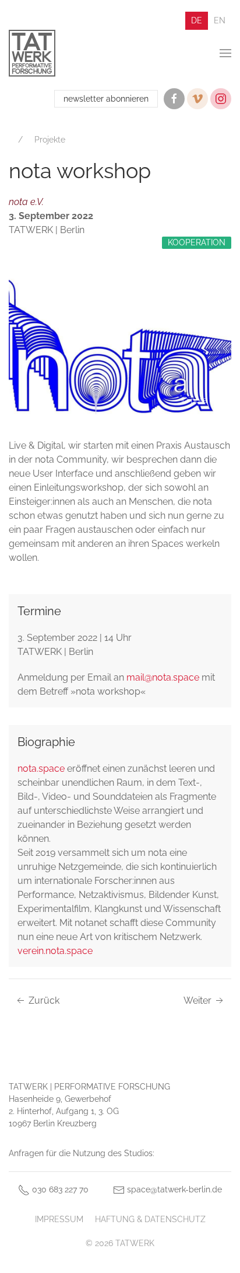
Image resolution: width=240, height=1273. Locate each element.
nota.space (41, 768)
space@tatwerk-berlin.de (173, 1189)
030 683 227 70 (59, 1189)
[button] (225, 53)
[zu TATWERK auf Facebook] (174, 98)
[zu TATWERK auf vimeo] (197, 98)
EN (219, 20)
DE (196, 20)
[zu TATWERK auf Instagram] (220, 98)
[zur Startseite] (32, 53)
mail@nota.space (162, 677)
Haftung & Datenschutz (150, 1219)
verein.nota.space (55, 950)
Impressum (59, 1219)
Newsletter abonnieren (106, 98)
